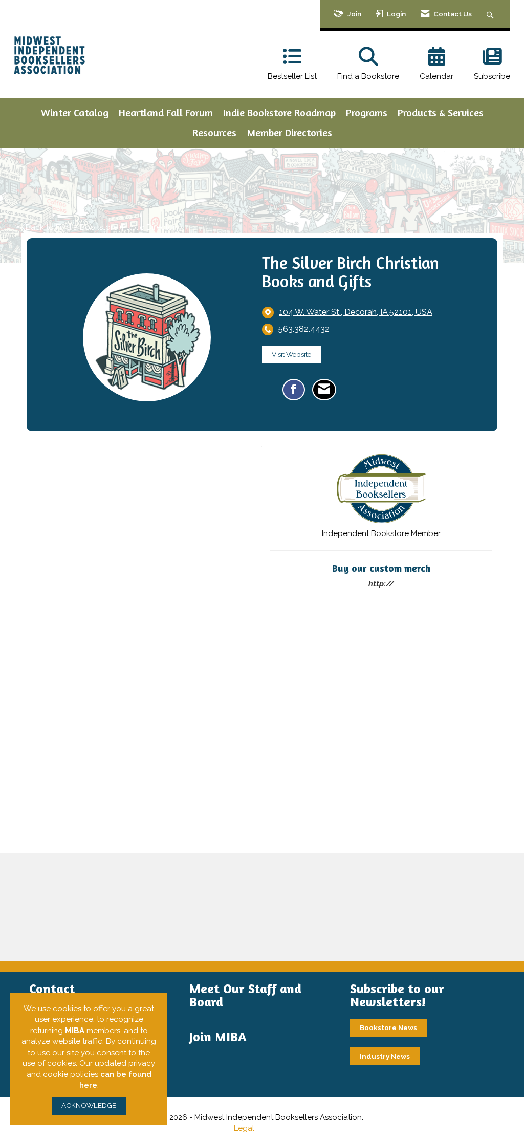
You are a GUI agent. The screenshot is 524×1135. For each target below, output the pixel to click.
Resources (214, 132)
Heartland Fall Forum (166, 112)
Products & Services (441, 112)
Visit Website (291, 354)
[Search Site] (491, 14)
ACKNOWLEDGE (88, 1105)
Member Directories (289, 132)
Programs (366, 112)
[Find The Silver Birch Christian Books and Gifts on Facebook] (293, 389)
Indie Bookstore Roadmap (279, 112)
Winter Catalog (74, 112)
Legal (244, 1128)
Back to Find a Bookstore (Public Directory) (104, 227)
